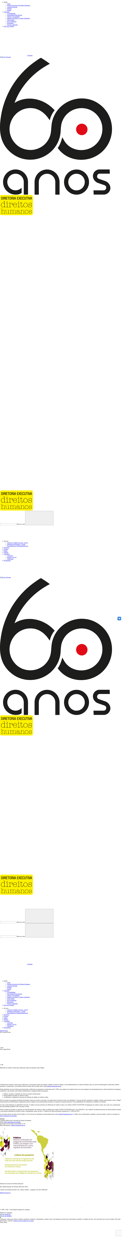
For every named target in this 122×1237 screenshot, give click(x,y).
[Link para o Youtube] (94, 538)
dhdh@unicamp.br (5, 1193)
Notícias (6, 552)
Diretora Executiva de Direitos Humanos (18, 5)
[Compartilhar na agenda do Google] (13, 1081)
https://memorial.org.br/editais (12, 1122)
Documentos (7, 560)
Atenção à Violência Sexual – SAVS (17, 543)
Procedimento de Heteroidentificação (17, 546)
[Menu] (13, 576)
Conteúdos (7, 554)
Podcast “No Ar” (12, 557)
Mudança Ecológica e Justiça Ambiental (18, 18)
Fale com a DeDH (9, 26)
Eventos (6, 549)
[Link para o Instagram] (67, 538)
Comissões (7, 12)
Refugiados (10, 23)
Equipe (9, 10)
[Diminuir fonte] (40, 41)
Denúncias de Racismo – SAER (16, 544)
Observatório (10, 20)
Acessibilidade (11, 13)
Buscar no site (21, 524)
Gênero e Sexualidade (13, 16)
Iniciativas (6, 547)
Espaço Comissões (12, 25)
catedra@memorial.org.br (18, 1125)
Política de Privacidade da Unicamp (24, 1220)
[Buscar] (13, 908)
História (9, 8)
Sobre (8, 4)
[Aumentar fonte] (13, 41)
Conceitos (10, 555)
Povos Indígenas (11, 21)
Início (1, 1030)
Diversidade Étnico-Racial (14, 15)
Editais (5, 551)
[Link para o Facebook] (13, 538)
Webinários (10, 559)
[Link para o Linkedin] (40, 538)
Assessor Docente (12, 7)
